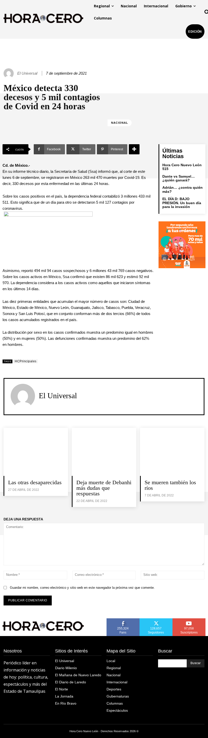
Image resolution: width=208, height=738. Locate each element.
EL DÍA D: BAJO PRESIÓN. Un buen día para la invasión (181, 203)
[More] (134, 149)
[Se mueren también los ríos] (172, 452)
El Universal (27, 73)
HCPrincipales (26, 361)
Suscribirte (189, 620)
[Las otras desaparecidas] (36, 452)
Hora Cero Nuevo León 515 (182, 167)
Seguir (156, 620)
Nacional (119, 122)
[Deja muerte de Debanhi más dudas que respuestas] (104, 452)
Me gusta (123, 620)
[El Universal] (9, 73)
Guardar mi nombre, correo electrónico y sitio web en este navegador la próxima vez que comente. (82, 587)
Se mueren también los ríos (170, 485)
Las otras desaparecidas (35, 482)
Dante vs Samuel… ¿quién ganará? (178, 178)
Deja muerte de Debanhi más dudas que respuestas (103, 488)
